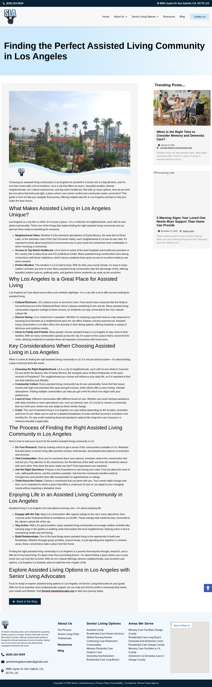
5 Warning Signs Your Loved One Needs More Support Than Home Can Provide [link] (181, 221)
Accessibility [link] (117, 683)
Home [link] (106, 16)
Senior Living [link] (188, 231)
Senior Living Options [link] (144, 16)
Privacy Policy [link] (102, 683)
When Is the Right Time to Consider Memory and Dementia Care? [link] (180, 135)
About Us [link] (119, 16)
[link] (208, 588)
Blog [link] (182, 16)
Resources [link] (169, 16)
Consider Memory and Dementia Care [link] (176, 148)
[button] (120, 16)
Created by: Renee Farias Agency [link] (142, 683)
